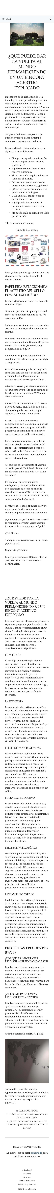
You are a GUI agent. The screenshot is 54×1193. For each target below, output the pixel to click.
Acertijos (24, 1111)
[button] (50, 19)
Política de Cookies (27, 1181)
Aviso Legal (27, 1170)
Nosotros (27, 1177)
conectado (36, 1152)
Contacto (27, 1174)
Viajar (34, 1111)
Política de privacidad (27, 1184)
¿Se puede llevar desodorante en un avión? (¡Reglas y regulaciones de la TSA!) (27, 1124)
